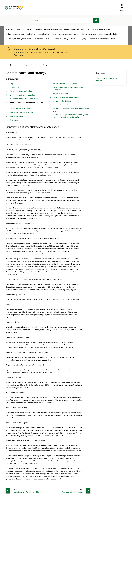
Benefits (30, 29)
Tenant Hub (20, 29)
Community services (71, 29)
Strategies (26, 65)
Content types (16, 65)
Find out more (19, 55)
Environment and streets (15, 34)
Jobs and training (43, 34)
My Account (10, 29)
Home (7, 65)
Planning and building (60, 39)
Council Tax (85, 29)
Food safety (30, 34)
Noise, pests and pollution (108, 34)
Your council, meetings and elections (102, 39)
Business (39, 29)
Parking (48, 39)
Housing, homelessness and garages (65, 34)
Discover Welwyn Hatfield (101, 29)
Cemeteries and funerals (53, 29)
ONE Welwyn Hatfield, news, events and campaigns (24, 39)
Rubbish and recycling (78, 39)
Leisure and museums (88, 34)
